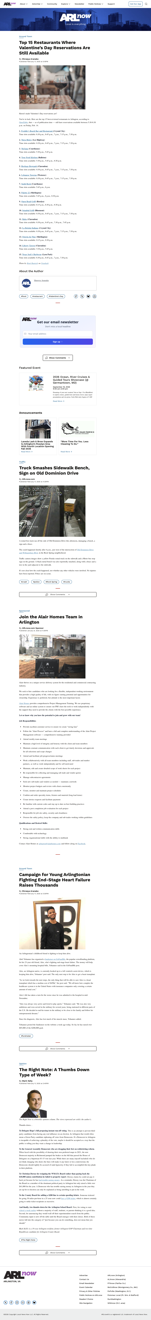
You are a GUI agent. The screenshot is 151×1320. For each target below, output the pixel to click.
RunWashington (114, 1299)
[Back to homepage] (10, 4)
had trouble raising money (49, 1180)
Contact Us (84, 1279)
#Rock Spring (51, 582)
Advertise (36, 4)
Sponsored (24, 611)
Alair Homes (24, 703)
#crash (24, 582)
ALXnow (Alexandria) (117, 1279)
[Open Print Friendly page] (95, 296)
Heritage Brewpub (29, 166)
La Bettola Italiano (30, 228)
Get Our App (135, 4)
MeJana (24, 148)
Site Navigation (85, 1303)
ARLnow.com (28, 479)
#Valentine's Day (56, 296)
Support (111, 4)
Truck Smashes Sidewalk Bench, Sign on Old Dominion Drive (54, 470)
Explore (64, 4)
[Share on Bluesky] (88, 296)
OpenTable (23, 122)
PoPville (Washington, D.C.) (119, 1291)
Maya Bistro (26, 139)
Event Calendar (86, 1287)
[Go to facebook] (11, 1302)
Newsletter (79, 4)
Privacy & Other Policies (89, 1291)
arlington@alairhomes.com (50, 843)
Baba (24, 219)
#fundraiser (26, 1036)
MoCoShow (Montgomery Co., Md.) (123, 1287)
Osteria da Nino (29, 236)
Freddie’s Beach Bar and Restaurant (37, 131)
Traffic (22, 462)
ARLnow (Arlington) (116, 1275)
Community (52, 4)
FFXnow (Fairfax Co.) (117, 1283)
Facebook (81, 843)
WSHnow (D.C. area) (116, 1303)
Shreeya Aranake (30, 59)
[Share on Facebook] (76, 296)
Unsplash (45, 263)
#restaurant (37, 296)
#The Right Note (28, 1240)
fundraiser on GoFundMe (55, 959)
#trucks (66, 582)
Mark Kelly (27, 1081)
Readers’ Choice (86, 1299)
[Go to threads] (29, 1302)
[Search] (146, 4)
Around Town (25, 36)
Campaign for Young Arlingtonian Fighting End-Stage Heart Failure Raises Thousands (54, 880)
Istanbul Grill (28, 210)
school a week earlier (27, 1210)
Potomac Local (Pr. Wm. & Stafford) (123, 1295)
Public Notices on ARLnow (90, 1295)
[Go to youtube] (23, 1302)
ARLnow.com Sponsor (33, 628)
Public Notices (94, 4)
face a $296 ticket (68, 1198)
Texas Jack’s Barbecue (32, 254)
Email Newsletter (86, 1283)
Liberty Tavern (28, 245)
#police (36, 582)
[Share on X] (82, 296)
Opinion (23, 1063)
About (22, 4)
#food (23, 296)
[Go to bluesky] (34, 1302)
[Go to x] (6, 1302)
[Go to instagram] (17, 1302)
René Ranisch (32, 263)
